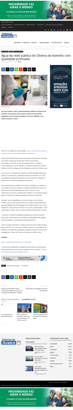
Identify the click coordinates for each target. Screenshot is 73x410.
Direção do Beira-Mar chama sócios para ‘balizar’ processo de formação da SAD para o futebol (11, 290)
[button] (45, 30)
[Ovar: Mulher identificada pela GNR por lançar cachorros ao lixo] (29, 368)
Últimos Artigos (56, 42)
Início (2, 49)
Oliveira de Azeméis (18, 51)
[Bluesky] (70, 30)
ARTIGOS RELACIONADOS (10, 299)
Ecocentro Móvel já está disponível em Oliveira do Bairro (40, 316)
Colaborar (3, 27)
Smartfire (42, 385)
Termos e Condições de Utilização (58, 382)
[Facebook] (48, 30)
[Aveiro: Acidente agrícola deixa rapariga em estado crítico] (29, 348)
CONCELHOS (26, 42)
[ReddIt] (21, 69)
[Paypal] (54, 30)
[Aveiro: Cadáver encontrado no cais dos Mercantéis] (29, 358)
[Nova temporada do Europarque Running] (8, 308)
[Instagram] (51, 30)
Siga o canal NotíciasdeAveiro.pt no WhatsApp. (16, 242)
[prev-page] (2, 324)
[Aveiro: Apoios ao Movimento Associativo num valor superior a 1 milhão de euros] (24, 308)
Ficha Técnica (40, 24)
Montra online (44, 42)
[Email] (25, 69)
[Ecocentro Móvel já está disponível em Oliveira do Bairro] (40, 308)
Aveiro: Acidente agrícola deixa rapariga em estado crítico (41, 348)
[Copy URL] (34, 69)
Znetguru (48, 385)
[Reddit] (57, 30)
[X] (60, 30)
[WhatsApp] (64, 30)
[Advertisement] (24, 135)
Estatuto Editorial (31, 24)
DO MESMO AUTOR (28, 299)
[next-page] (5, 324)
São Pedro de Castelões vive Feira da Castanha (36, 289)
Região (10, 51)
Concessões (25, 265)
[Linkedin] (12, 69)
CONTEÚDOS (17, 42)
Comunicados (9, 49)
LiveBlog (66, 42)
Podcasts (34, 42)
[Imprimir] (29, 69)
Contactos (10, 27)
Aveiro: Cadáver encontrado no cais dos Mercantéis (41, 358)
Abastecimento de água (13, 265)
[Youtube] (67, 30)
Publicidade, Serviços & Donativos (54, 24)
